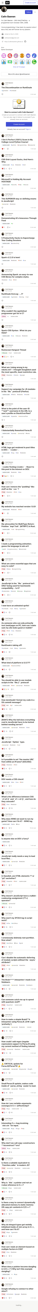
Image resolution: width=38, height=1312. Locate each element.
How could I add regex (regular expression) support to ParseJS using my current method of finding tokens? (18, 1043)
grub (21, 943)
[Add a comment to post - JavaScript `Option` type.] (10, 748)
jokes (4, 316)
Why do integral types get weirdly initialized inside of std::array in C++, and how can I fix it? (17, 1226)
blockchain (22, 549)
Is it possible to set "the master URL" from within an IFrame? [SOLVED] (17, 760)
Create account (30, 3)
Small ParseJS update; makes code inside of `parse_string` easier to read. (18, 1084)
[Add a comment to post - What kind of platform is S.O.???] (10, 669)
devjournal (31, 145)
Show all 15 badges (19, 67)
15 (11, 1112)
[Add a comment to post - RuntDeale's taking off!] (10, 652)
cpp (8, 1109)
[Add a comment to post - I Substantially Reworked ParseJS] (3, 436)
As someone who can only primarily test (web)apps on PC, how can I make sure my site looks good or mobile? (18, 625)
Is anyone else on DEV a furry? (15, 839)
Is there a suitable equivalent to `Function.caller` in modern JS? (15, 1164)
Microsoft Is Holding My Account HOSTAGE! (16, 180)
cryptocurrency (12, 549)
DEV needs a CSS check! (12, 779)
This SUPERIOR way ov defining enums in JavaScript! (18, 200)
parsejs (13, 433)
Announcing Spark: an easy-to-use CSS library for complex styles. (17, 275)
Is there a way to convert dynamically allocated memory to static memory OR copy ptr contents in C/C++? (18, 1204)
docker (13, 591)
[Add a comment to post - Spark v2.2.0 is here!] (3, 264)
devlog (21, 297)
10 (12, 634)
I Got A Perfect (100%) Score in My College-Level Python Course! (17, 141)
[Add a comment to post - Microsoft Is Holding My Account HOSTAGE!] (3, 188)
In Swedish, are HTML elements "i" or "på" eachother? (17, 877)
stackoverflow (23, 416)
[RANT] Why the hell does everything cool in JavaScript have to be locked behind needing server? (18, 722)
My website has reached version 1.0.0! (18, 506)
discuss (25, 184)
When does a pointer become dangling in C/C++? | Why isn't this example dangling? (18, 1268)
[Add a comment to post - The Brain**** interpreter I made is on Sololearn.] (10, 989)
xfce (8, 923)
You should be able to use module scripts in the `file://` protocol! (16, 681)
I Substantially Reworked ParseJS (16, 430)
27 (12, 731)
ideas (9, 569)
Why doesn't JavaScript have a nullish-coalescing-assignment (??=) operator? (18, 898)
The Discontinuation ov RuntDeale (16, 87)
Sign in (28, 129)
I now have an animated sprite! (15, 605)
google (22, 375)
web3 (4, 549)
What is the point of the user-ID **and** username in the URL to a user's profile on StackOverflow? (16, 410)
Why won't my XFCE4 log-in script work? (16, 919)
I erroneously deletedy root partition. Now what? (17, 939)
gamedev (5, 90)
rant (24, 165)
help (19, 184)
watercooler (6, 145)
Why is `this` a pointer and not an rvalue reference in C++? (16, 1183)
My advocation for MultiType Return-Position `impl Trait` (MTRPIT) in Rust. (18, 525)
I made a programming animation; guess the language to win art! (16, 545)
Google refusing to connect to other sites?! (17, 1290)
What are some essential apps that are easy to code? (18, 564)
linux (18, 824)
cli (8, 705)
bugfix (30, 1069)
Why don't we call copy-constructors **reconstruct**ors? (18, 1144)
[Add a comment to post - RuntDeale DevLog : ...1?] (3, 300)
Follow (28, 12)
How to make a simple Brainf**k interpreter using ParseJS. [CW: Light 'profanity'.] (18, 1021)
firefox (13, 394)
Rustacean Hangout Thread (13, 350)
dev (17, 453)
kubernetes (5, 591)
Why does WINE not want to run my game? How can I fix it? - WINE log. (17, 820)
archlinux (14, 923)
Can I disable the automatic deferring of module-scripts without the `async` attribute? (18, 959)
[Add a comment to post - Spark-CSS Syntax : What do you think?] (3, 339)
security (14, 184)
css (12, 165)
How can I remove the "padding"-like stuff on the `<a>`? (17, 488)
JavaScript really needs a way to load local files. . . (18, 857)
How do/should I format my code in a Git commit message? (17, 701)
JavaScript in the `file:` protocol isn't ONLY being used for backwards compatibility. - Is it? (17, 585)
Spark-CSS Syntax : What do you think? (16, 331)
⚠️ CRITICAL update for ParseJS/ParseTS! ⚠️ (12, 1065)
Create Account (19, 124)
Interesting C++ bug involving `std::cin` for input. (14, 1124)
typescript (22, 1069)
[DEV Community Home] (7, 3)
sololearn (29, 985)
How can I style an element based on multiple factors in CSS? (17, 1248)
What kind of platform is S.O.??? (15, 663)
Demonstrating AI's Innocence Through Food (19, 219)
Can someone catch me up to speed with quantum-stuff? (17, 1000)
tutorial (28, 1027)
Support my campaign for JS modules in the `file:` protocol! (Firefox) (18, 390)
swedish (9, 881)
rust (26, 297)
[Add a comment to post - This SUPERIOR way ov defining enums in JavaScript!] (3, 207)
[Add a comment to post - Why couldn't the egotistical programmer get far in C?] (3, 319)
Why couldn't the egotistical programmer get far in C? (14, 312)
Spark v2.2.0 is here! (10, 257)
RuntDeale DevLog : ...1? (12, 294)
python (13, 145)
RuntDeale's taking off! (11, 645)
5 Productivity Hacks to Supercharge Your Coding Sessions (18, 239)
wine (13, 824)
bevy (16, 608)
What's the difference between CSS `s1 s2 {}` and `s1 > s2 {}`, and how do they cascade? (18, 799)
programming (22, 145)
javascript (5, 204)
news (28, 433)
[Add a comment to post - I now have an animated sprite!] (10, 612)
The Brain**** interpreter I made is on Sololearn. (18, 981)
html (20, 260)
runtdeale (13, 90)
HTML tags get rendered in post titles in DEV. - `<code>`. (18, 448)
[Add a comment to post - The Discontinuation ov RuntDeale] (3, 94)
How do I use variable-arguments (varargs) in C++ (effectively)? (16, 1104)
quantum (10, 1005)
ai (12, 223)
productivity (15, 243)
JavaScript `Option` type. (13, 742)
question (14, 416)
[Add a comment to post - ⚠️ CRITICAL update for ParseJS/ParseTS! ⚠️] (10, 1073)
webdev (18, 165)
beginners (27, 591)
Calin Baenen (9, 83)
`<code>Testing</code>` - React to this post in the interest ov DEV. (17, 468)
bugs (18, 1128)
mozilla (26, 394)
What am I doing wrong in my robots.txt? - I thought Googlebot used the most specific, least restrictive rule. (19, 369)
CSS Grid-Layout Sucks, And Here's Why (17, 160)
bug (12, 453)
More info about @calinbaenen (19, 74)
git (11, 705)
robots (16, 375)
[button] (3, 55)
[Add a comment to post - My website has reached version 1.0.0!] (8, 513)
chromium (10, 1294)
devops (20, 591)
